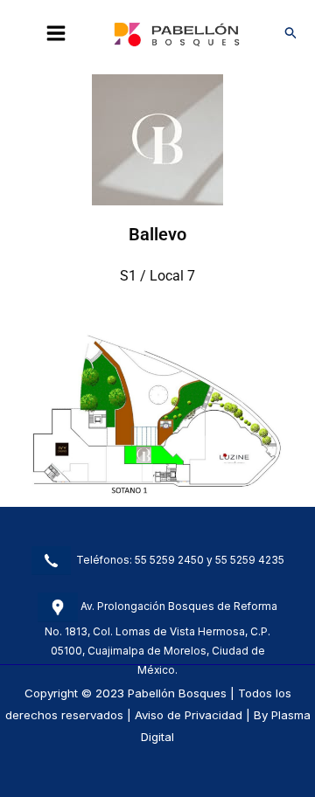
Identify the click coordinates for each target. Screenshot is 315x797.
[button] (291, 33)
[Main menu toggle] (56, 32)
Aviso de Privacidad (188, 715)
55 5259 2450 (169, 559)
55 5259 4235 (249, 559)
